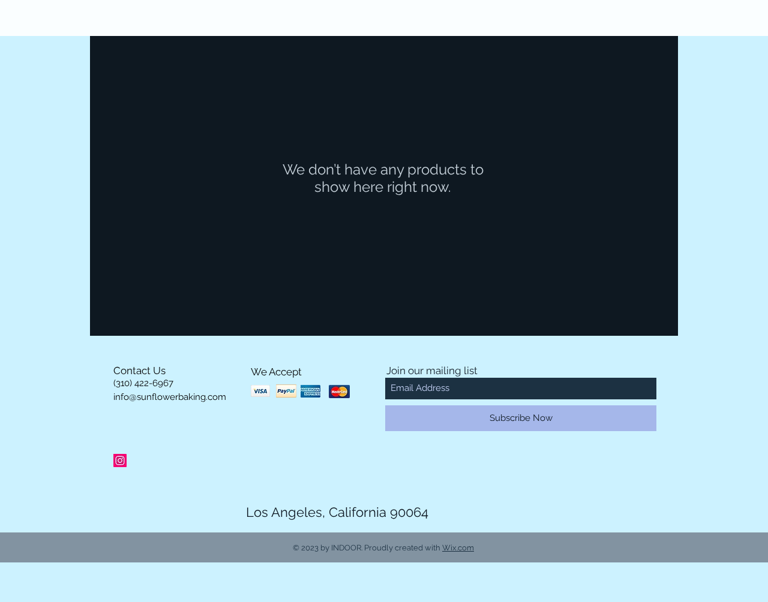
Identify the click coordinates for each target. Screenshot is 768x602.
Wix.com (458, 547)
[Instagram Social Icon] (120, 460)
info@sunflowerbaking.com (169, 397)
